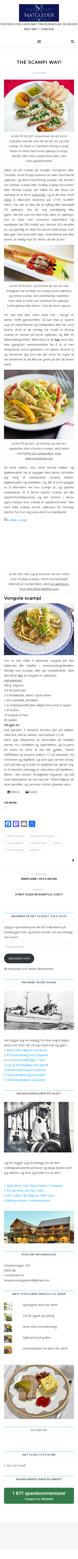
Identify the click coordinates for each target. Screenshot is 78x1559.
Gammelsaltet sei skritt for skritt (45, 1348)
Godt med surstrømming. (40, 1326)
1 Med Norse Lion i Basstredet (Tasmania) (33, 1185)
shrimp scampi (15, 850)
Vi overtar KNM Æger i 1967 (26, 1060)
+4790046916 (14, 1275)
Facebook (39, 1430)
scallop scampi (38, 843)
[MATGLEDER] (39, 18)
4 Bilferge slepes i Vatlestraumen (27, 1200)
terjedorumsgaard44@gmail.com (26, 1280)
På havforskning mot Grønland (27, 1055)
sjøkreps (34, 850)
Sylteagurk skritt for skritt (40, 1305)
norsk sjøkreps (15, 843)
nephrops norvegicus (42, 836)
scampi (57, 843)
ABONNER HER (19, 958)
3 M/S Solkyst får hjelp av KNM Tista (29, 1195)
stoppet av (39, 1497)
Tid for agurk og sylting (38, 1316)
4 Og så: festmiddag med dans (25, 1065)
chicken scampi (15, 836)
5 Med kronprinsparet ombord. (25, 1070)
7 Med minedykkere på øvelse (24, 1080)
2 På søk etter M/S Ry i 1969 (24, 1190)
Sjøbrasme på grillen (37, 1337)
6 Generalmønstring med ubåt (24, 1075)
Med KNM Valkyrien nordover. (27, 1050)
